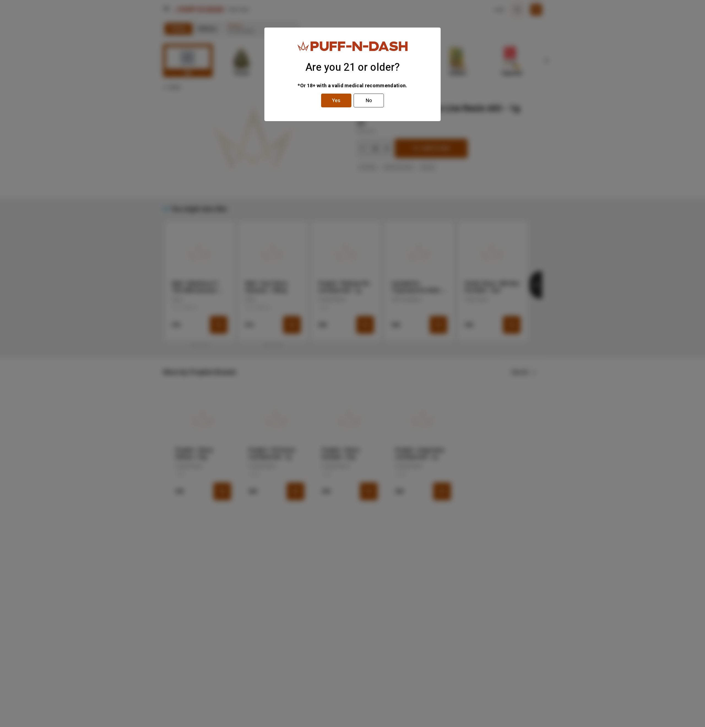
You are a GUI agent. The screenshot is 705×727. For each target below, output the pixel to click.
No (369, 100)
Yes (336, 100)
